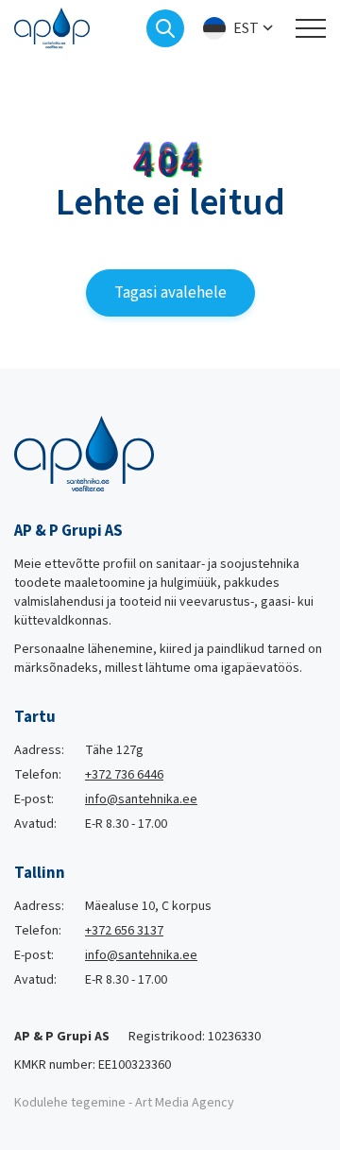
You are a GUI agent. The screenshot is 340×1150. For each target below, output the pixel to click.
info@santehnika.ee (141, 799)
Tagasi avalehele (170, 293)
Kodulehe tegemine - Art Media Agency (124, 1102)
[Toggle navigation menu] (311, 28)
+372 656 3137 (124, 930)
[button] (240, 29)
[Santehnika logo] (52, 27)
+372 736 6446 (124, 774)
